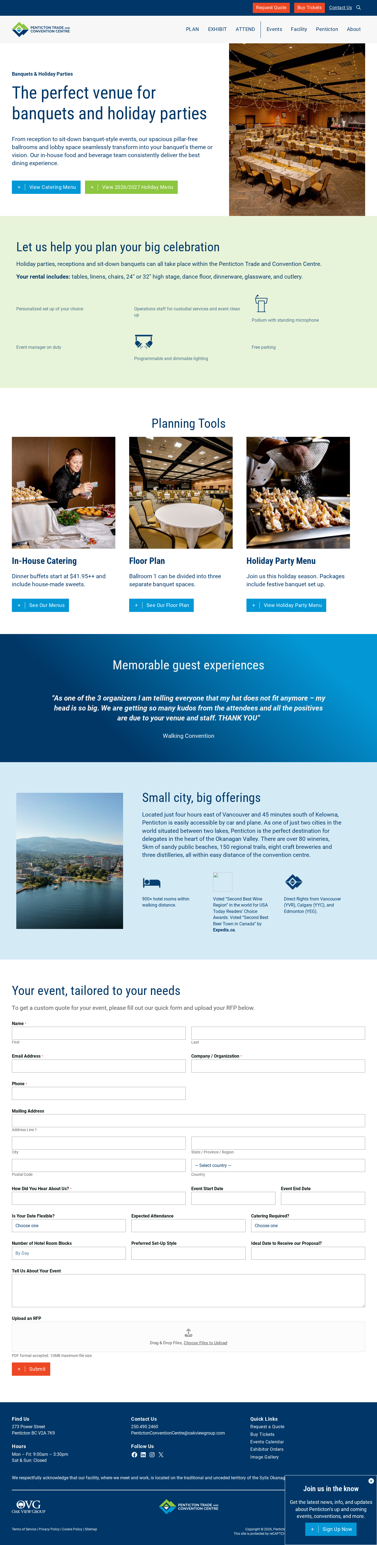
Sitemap (91, 1529)
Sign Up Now (337, 1529)
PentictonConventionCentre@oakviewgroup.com (178, 1433)
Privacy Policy (49, 1529)
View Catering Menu (52, 189)
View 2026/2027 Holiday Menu (137, 189)
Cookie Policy (72, 1529)
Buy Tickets (310, 9)
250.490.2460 (144, 1426)
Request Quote (271, 7)
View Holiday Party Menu (293, 607)
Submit (37, 1369)
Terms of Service (24, 1529)
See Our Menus (47, 605)
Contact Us (340, 7)
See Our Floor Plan (168, 605)
